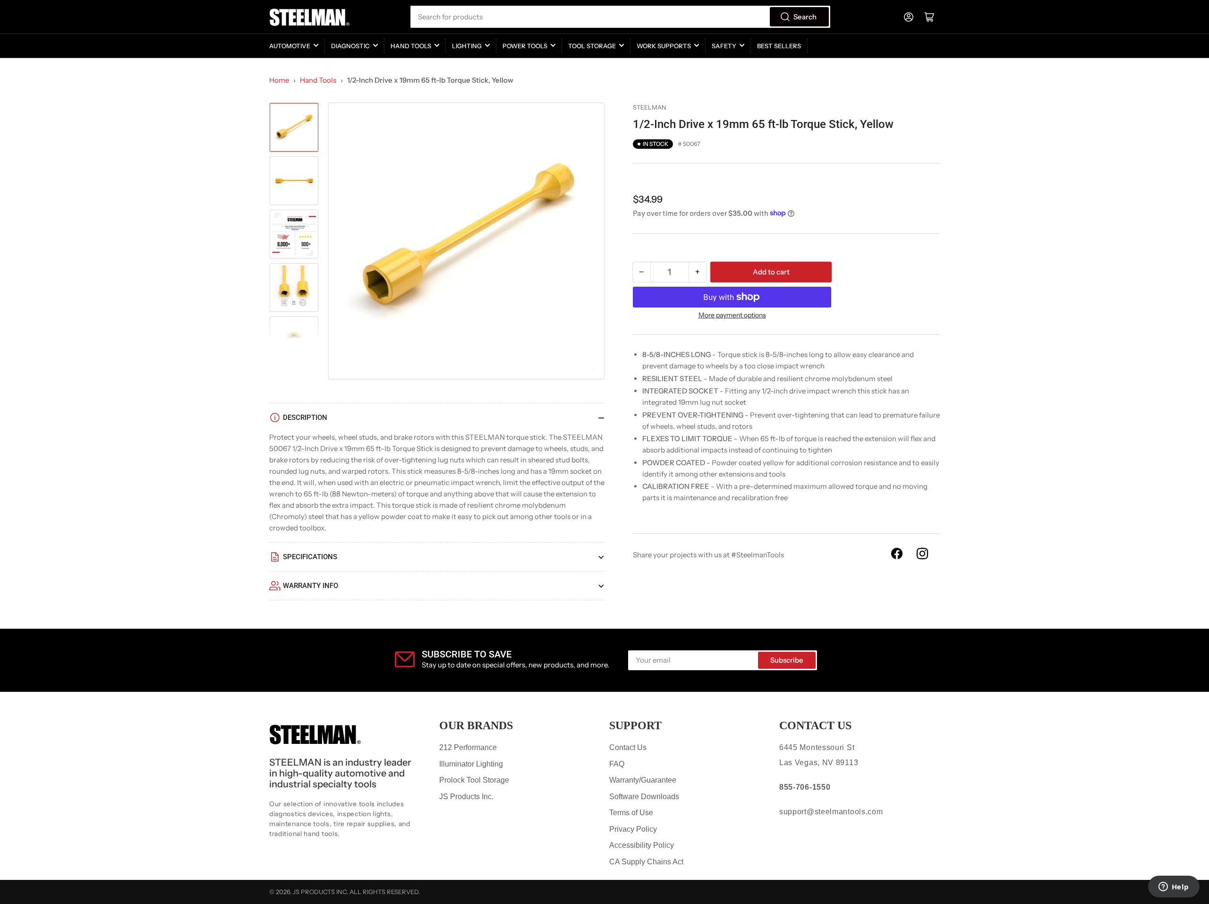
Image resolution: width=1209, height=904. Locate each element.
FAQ (616, 764)
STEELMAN (649, 107)
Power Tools (524, 46)
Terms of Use (631, 813)
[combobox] (620, 17)
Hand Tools (411, 46)
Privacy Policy (633, 829)
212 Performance (468, 747)
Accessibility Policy (641, 845)
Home (279, 80)
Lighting (467, 46)
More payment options (732, 315)
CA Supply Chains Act (646, 862)
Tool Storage (592, 46)
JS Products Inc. (466, 797)
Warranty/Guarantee (642, 780)
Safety (724, 46)
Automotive (289, 46)
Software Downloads (644, 797)
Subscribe (786, 660)
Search (805, 16)
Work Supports (664, 46)
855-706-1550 (804, 787)
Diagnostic (350, 46)
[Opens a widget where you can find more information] (1174, 887)
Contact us (815, 725)
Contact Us (628, 747)
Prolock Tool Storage (474, 780)
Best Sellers (779, 46)
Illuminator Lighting (471, 764)
